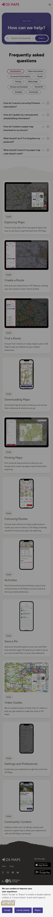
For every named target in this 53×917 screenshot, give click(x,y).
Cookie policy (8, 903)
